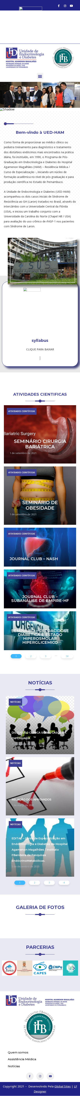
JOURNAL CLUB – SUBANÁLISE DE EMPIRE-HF (40, 598)
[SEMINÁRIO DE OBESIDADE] (40, 495)
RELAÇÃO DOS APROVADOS (31, 799)
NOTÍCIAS (15, 702)
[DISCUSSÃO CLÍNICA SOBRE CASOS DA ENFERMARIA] (40, 725)
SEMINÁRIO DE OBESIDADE (40, 505)
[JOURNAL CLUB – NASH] (40, 547)
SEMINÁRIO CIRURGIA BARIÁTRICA (40, 444)
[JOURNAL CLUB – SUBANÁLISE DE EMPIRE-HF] (40, 588)
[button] (40, 76)
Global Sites (62, 1086)
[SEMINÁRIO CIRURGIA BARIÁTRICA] (40, 434)
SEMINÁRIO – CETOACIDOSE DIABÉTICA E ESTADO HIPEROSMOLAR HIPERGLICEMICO (40, 636)
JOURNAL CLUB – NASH (34, 558)
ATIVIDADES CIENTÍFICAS (21, 411)
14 (67, 656)
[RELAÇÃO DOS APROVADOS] (40, 786)
